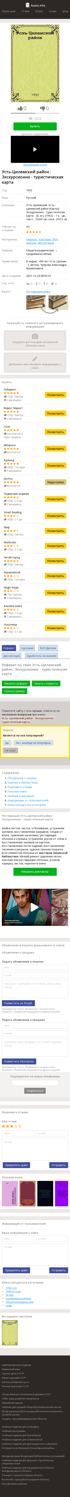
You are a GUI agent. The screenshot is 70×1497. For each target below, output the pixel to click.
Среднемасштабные (18, 1298)
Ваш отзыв (9, 1121)
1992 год (11, 1288)
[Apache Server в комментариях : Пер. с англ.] (10, 1194)
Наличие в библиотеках (22, 782)
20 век (10, 1295)
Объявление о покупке (22, 778)
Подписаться (35, 1090)
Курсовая (45, 239)
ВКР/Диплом (48, 648)
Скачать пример (14, 691)
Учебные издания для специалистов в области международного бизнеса (28, 1469)
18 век (39, 11)
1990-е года (13, 1291)
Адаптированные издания (16, 1365)
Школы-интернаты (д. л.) (15, 1382)
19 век (53, 11)
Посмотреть (55, 395)
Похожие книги (17, 791)
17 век (25, 11)
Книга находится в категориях (26, 805)
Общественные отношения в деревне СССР (26, 1394)
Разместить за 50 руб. (18, 1003)
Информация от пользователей (27, 800)
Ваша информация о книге (20, 1233)
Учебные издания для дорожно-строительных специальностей (28, 1462)
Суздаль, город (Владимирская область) (24, 1418)
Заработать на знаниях (41, 656)
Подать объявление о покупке (22, 961)
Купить (35, 126)
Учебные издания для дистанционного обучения (29, 1443)
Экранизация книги (35, 164)
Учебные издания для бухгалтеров (21, 1435)
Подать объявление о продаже (23, 1020)
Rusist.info (38, 5)
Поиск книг (9, 11)
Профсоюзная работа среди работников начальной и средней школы (32, 1413)
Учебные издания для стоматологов (22, 1439)
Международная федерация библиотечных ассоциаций (33, 1456)
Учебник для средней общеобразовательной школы (31, 1407)
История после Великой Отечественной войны (28, 1448)
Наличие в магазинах (20, 796)
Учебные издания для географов (20, 1426)
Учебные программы (13, 1431)
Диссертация (46, 243)
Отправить (59, 1165)
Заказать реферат (16, 683)
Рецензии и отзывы (19, 787)
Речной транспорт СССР (15, 1386)
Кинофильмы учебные (14, 1483)
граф (9, 1305)
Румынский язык (11, 1369)
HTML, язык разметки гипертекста (20, 1398)
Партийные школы (12, 1402)
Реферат (31, 239)
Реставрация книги (38, 291)
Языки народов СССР (13, 1377)
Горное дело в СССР (13, 1373)
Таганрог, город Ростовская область (22, 1475)
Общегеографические (20, 1302)
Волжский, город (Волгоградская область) (25, 1479)
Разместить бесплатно (19, 1061)
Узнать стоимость (46, 683)
